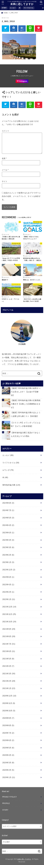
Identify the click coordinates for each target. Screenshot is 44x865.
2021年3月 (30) (8, 674)
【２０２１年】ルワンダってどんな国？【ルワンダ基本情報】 (26, 424)
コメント (5, 131)
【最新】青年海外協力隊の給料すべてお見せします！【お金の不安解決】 (26, 391)
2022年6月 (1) (8, 577)
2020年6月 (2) (8, 740)
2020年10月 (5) (8, 711)
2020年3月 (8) (8, 763)
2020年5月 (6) (8, 748)
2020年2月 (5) (8, 770)
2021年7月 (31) (8, 644)
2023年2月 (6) (8, 555)
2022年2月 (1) (8, 592)
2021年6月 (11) (8, 651)
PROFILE (6, 803)
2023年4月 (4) (8, 540)
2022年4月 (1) (8, 584)
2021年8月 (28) (8, 636)
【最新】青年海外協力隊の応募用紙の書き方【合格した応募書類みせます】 (26, 404)
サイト (4, 181)
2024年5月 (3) (8, 518)
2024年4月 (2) (8, 525)
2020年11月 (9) (8, 703)
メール (5, 170)
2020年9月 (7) (8, 718)
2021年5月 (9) (8, 659)
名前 (4, 158)
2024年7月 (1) (8, 510)
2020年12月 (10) (9, 696)
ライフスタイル (28, 8)
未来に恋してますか (22, 4)
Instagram (23, 81)
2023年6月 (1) (8, 533)
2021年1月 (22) (8, 688)
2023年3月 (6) (8, 547)
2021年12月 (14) (9, 607)
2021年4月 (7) (8, 666)
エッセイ (13, 8)
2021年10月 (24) (9, 622)
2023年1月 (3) (8, 562)
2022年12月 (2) (8, 570)
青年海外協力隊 (11, 485)
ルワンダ (8, 470)
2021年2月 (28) (8, 681)
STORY (4, 8)
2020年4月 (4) (8, 755)
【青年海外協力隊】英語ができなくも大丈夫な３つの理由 (26, 434)
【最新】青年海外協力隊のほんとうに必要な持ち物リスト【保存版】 (26, 414)
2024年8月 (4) (8, 503)
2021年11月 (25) (9, 614)
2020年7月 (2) (8, 733)
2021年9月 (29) (8, 629)
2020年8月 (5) (8, 725)
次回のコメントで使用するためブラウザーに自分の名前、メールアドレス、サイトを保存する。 (21, 196)
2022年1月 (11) (8, 599)
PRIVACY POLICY (9, 797)
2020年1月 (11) (8, 777)
